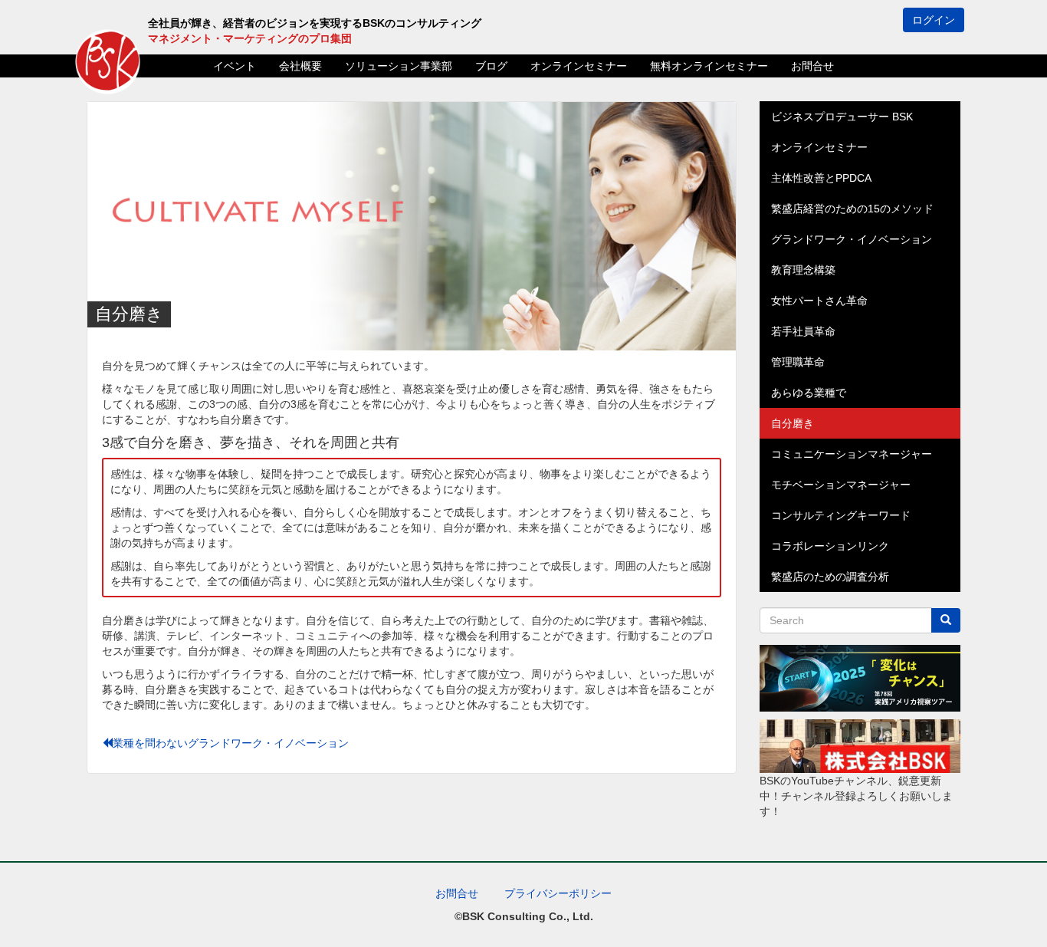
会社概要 (300, 66)
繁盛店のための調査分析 (830, 577)
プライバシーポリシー (558, 893)
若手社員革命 (803, 331)
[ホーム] (107, 61)
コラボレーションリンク (830, 546)
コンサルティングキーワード (841, 515)
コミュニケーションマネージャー (851, 454)
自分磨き (792, 423)
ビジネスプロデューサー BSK (842, 116)
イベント (234, 66)
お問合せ (812, 66)
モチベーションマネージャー (841, 484)
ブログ (491, 66)
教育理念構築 (803, 270)
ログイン (933, 20)
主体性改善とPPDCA (821, 178)
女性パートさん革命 (819, 300)
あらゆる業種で (808, 392)
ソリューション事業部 (398, 66)
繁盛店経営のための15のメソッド (852, 208)
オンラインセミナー (578, 66)
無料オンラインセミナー (709, 66)
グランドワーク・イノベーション (851, 239)
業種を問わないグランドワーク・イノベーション (231, 743)
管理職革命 (798, 362)
